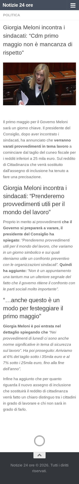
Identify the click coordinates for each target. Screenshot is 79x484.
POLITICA (11, 15)
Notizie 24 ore (18, 5)
